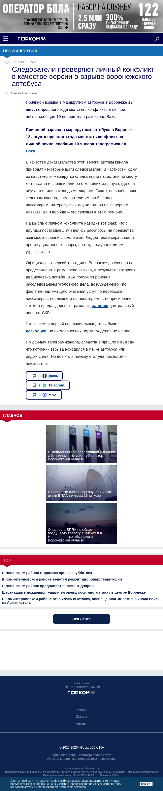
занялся (100, 305)
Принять (146, 783)
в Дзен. (48, 376)
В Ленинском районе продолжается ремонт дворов (48, 586)
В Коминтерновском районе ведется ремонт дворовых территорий (62, 579)
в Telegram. (51, 385)
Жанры (81, 716)
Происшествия (20, 51)
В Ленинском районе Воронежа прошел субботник (47, 573)
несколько (36, 331)
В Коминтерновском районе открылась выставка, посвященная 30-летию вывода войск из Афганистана (80, 600)
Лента (81, 709)
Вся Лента (81, 619)
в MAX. (47, 395)
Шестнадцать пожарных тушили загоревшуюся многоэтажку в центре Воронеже (74, 592)
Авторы (81, 723)
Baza (30, 151)
